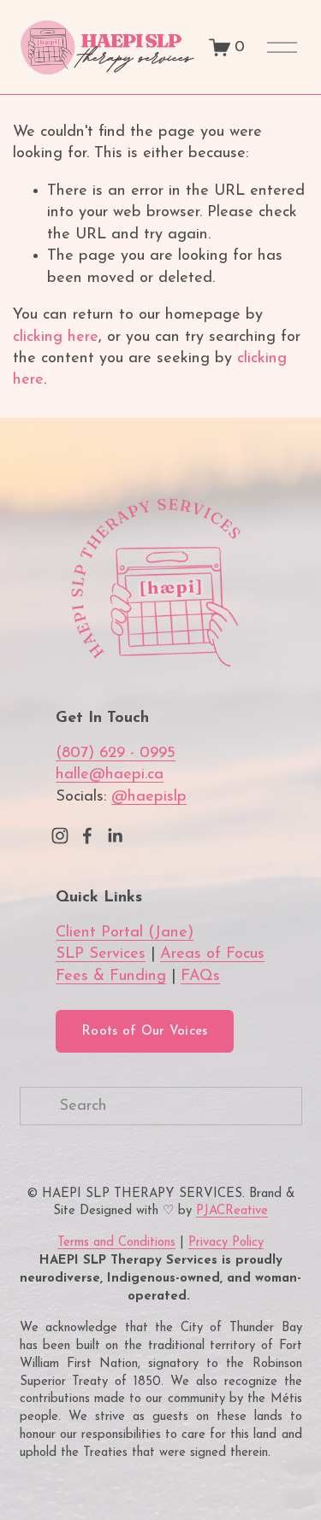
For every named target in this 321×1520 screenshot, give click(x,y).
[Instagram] (59, 835)
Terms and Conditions (116, 1242)
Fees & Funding (111, 976)
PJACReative (232, 1211)
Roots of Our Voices (144, 1031)
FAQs (200, 976)
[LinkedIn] (114, 835)
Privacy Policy (226, 1242)
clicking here (55, 337)
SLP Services (101, 954)
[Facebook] (87, 835)
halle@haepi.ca (109, 774)
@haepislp (149, 797)
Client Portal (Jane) (124, 932)
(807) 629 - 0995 (115, 753)
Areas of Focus (212, 954)
